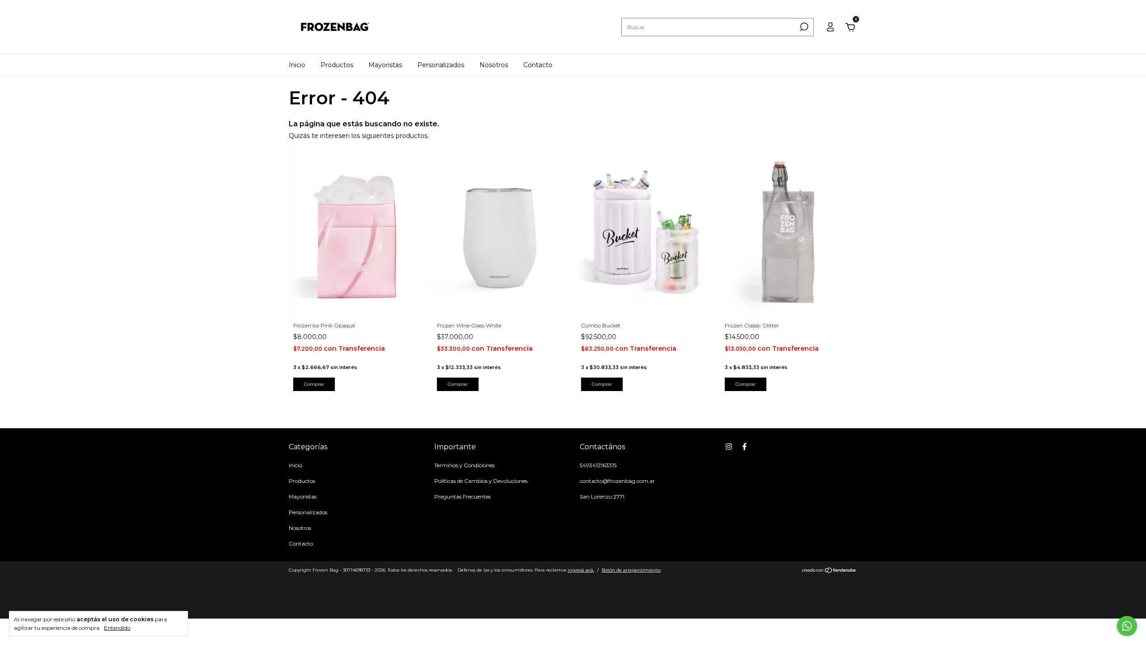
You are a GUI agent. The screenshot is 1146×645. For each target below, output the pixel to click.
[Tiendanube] (829, 571)
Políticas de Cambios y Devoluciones (480, 480)
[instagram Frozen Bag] (728, 446)
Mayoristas (385, 65)
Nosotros (493, 65)
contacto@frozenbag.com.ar (617, 480)
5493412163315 (598, 465)
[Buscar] (803, 27)
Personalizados (440, 65)
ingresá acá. (581, 570)
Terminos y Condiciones (464, 465)
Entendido (117, 627)
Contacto (537, 65)
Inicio (297, 65)
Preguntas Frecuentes (462, 496)
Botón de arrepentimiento (631, 570)
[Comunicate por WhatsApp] (1127, 626)
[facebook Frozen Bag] (744, 446)
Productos (337, 65)
